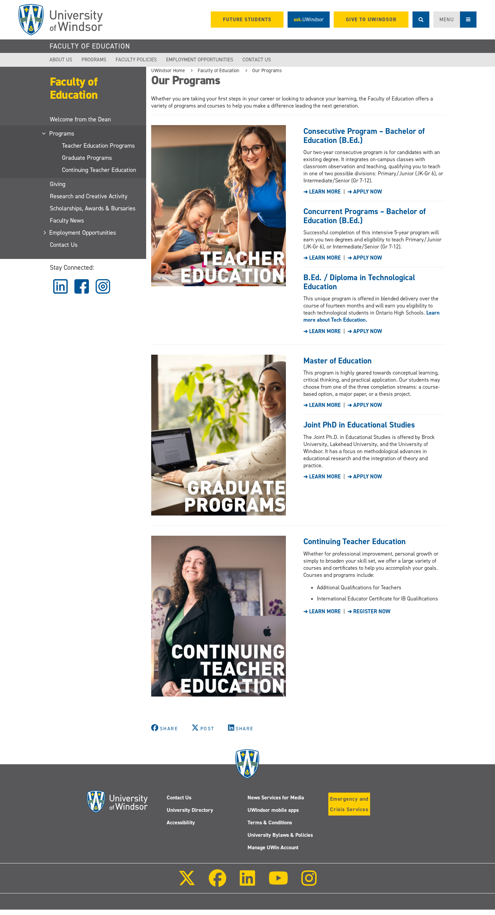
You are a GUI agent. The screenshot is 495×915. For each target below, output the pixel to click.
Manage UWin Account (273, 847)
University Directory (190, 810)
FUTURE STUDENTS (247, 19)
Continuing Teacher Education (99, 170)
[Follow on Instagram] (309, 882)
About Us (61, 59)
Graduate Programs (87, 158)
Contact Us (256, 59)
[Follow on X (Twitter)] (187, 882)
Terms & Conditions (270, 822)
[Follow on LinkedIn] (247, 882)
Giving (57, 184)
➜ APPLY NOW (365, 191)
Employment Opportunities (199, 59)
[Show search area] (420, 19)
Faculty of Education (90, 46)
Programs (93, 59)
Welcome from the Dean (80, 119)
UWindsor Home (168, 70)
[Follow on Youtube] (278, 882)
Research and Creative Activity (88, 196)
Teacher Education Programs (98, 146)
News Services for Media (276, 797)
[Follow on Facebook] (217, 882)
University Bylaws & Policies (280, 834)
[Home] (61, 19)
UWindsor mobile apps (273, 810)
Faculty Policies (136, 59)
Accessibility (181, 822)
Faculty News (67, 220)
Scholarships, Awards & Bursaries (92, 208)
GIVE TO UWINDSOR (371, 19)
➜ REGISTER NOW (369, 611)
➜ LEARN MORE (322, 191)
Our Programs (267, 70)
